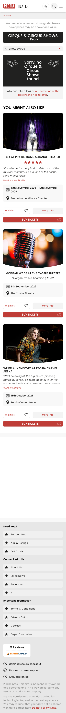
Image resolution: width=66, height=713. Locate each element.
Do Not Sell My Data (44, 707)
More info (47, 210)
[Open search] (54, 6)
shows (7, 15)
